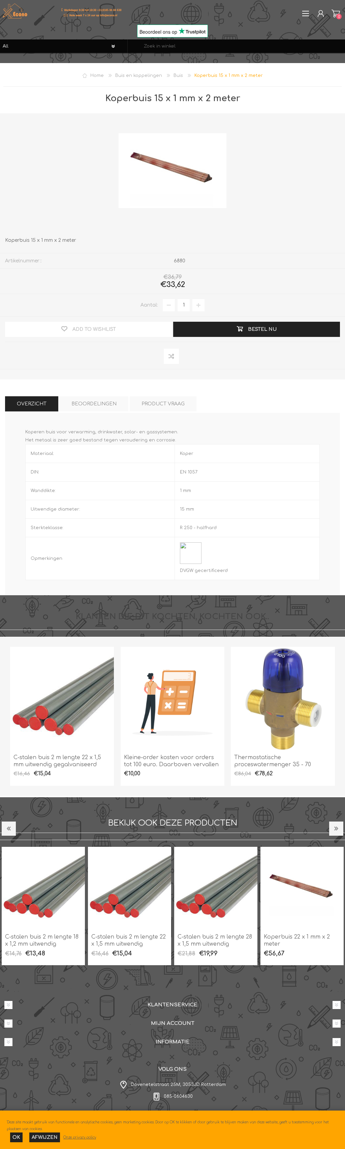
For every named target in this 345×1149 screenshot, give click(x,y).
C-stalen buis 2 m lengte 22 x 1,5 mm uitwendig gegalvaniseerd (57, 761)
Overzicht (31, 403)
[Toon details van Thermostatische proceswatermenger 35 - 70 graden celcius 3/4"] (283, 699)
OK (16, 1137)
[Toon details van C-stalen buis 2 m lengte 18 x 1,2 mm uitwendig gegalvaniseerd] (43, 888)
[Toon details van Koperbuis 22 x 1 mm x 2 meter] (302, 888)
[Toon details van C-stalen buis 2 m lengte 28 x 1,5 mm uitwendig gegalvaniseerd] (215, 888)
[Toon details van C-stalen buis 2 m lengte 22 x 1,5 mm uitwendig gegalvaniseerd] (62, 699)
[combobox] (236, 46)
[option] (43, 906)
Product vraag (163, 403)
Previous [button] (9, 829)
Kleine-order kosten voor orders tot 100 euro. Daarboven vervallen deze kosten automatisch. (171, 764)
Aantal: (149, 305)
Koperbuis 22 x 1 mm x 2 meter (297, 940)
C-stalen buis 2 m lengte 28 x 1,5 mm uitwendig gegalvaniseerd (215, 944)
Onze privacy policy (79, 1137)
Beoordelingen (94, 403)
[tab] (31, 403)
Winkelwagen (335, 13)
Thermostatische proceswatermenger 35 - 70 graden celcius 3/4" (272, 764)
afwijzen (45, 1137)
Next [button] (336, 829)
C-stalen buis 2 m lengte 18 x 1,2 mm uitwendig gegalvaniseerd (42, 944)
